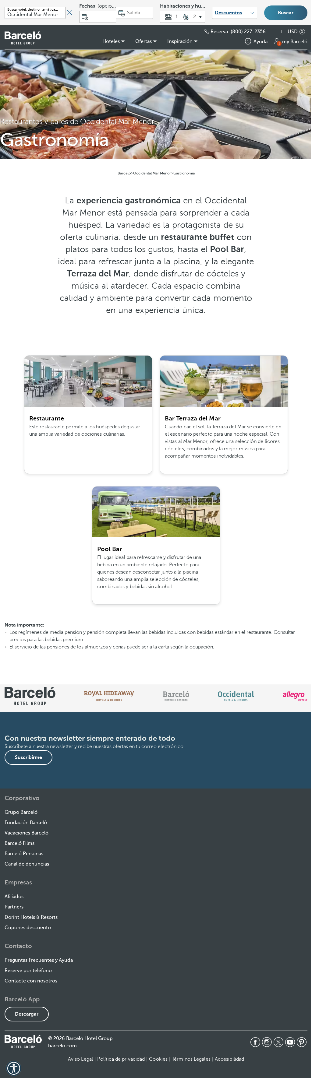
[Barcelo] (176, 696)
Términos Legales (191, 1059)
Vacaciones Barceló (26, 833)
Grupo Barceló (21, 812)
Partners (14, 907)
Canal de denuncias (27, 864)
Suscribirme (28, 757)
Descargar (26, 1014)
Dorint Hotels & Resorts (31, 917)
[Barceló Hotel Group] (23, 37)
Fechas (97, 6)
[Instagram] (267, 1042)
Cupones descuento (28, 927)
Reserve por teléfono (28, 970)
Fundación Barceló (26, 822)
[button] (182, 17)
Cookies (158, 1059)
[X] (278, 1042)
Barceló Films (19, 843)
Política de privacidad (121, 1059)
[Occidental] (236, 696)
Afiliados (14, 896)
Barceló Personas (24, 853)
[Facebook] (255, 1042)
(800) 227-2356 (248, 31)
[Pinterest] (302, 1042)
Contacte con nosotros (31, 981)
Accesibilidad (229, 1059)
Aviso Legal (80, 1059)
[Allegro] (295, 696)
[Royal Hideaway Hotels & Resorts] (109, 696)
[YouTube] (290, 1042)
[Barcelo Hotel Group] (23, 1041)
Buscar (285, 13)
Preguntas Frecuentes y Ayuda (39, 960)
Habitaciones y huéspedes (182, 6)
